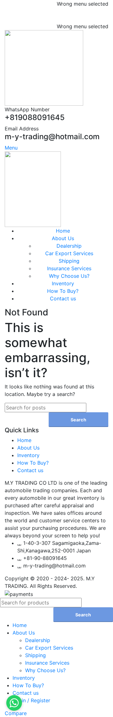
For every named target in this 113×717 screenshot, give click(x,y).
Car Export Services (69, 253)
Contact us (30, 470)
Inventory (28, 455)
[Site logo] (44, 67)
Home (24, 440)
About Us (28, 448)
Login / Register (31, 700)
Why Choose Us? (69, 276)
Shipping (69, 261)
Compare (16, 713)
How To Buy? (33, 463)
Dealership (69, 246)
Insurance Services (69, 268)
